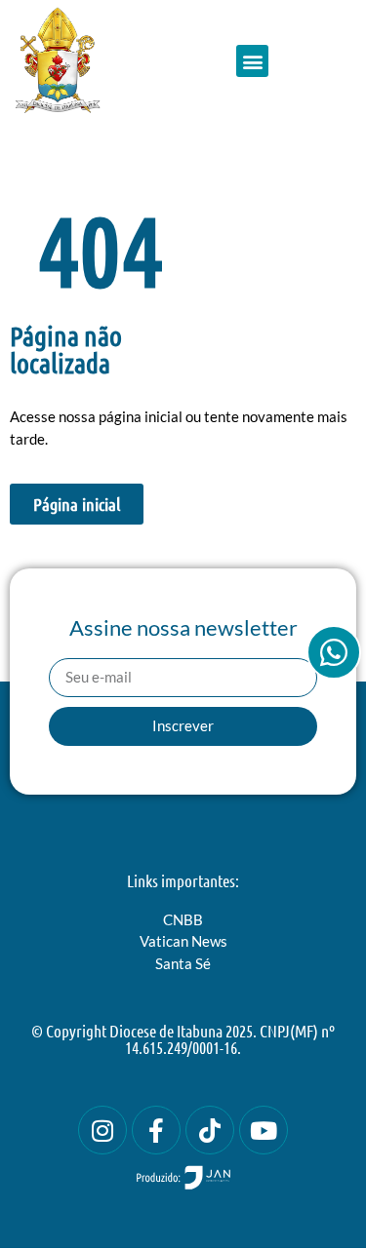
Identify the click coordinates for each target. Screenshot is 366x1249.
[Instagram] (102, 1130)
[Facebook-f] (156, 1130)
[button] (252, 61)
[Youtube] (263, 1130)
